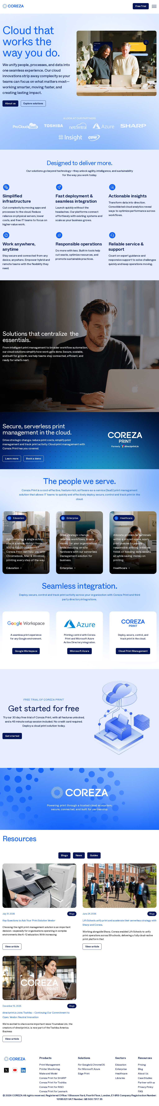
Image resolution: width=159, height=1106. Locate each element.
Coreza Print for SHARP (52, 1078)
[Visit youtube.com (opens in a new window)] (14, 1071)
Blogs (64, 855)
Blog (140, 1069)
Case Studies (145, 1078)
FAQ (140, 1091)
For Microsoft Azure (89, 1069)
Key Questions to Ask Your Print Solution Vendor (28, 920)
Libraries (120, 1078)
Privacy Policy (145, 1087)
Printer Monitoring (49, 1069)
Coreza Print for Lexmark (53, 1091)
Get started (12, 736)
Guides (94, 855)
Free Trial (140, 6)
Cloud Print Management (133, 651)
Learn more (11, 458)
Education (120, 1064)
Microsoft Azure (79, 651)
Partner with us (146, 1082)
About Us (143, 1073)
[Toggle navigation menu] (154, 6)
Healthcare (121, 1073)
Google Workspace (26, 651)
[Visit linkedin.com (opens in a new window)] (23, 1071)
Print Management (49, 1064)
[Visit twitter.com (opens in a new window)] (6, 1071)
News (79, 855)
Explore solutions (33, 103)
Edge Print (84, 1073)
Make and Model (48, 1073)
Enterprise (121, 1069)
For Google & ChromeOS (91, 1064)
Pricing (142, 1064)
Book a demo (33, 458)
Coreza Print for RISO (51, 1087)
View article (12, 946)
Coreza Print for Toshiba (52, 1082)
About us (10, 103)
